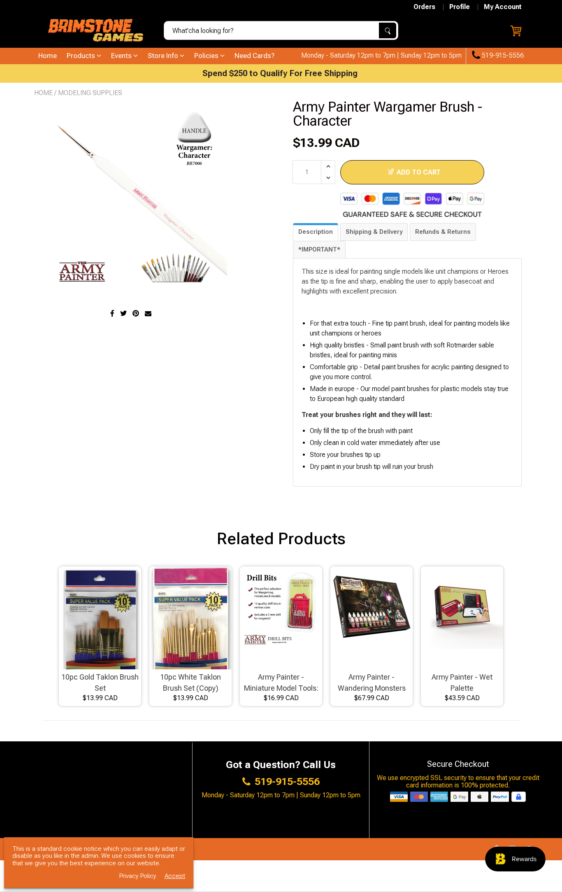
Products (82, 55)
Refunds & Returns (443, 231)
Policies (207, 55)
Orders (424, 7)
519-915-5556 (502, 55)
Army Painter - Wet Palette (462, 682)
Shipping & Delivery (374, 231)
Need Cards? (254, 55)
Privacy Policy (137, 876)
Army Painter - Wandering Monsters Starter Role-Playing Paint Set (372, 683)
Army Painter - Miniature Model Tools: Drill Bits (281, 683)
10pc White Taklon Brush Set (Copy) (190, 682)
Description (315, 231)
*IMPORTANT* (319, 249)
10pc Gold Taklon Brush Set (100, 682)
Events (122, 55)
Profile (459, 7)
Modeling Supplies (90, 93)
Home (47, 55)
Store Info (164, 55)
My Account (503, 7)
